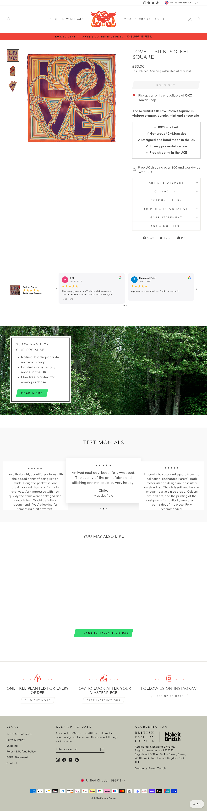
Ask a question (166, 226)
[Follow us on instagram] (169, 678)
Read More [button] (67, 298)
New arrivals (72, 19)
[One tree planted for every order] (37, 678)
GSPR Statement (166, 217)
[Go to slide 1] (124, 305)
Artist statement (166, 182)
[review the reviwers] (120, 278)
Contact (11, 763)
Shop (53, 19)
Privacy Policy (15, 739)
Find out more (38, 700)
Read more (32, 393)
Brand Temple (157, 768)
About (159, 19)
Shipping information (166, 208)
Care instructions (103, 700)
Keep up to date (169, 696)
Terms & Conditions (18, 734)
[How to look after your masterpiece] (103, 678)
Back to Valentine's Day (106, 632)
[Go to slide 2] (126, 305)
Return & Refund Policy (21, 751)
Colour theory (166, 200)
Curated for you (137, 19)
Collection (166, 191)
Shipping (155, 71)
